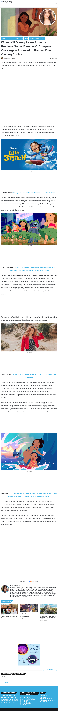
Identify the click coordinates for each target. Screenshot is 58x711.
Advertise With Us (46, 699)
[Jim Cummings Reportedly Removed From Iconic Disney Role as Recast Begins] (29, 608)
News (26, 38)
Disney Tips (24, 700)
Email (3, 676)
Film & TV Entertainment (16, 38)
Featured (4, 38)
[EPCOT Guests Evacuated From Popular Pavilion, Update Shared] (9, 609)
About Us (43, 697)
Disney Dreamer (25, 703)
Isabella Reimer (7, 58)
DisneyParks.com (9, 702)
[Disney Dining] (6, 3)
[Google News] (33, 581)
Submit (5, 683)
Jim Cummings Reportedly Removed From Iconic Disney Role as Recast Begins (28, 615)
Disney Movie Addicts (27, 699)
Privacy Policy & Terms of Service (48, 700)
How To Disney (25, 702)
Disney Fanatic (25, 697)
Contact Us (43, 696)
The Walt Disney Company (37, 38)
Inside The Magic (26, 705)
